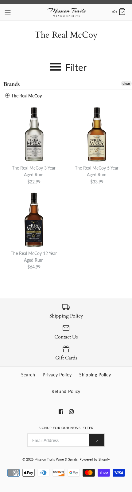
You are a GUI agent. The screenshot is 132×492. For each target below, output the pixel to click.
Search (28, 374)
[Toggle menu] (7, 11)
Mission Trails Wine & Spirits (56, 459)
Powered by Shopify (95, 459)
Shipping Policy (95, 374)
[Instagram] (71, 411)
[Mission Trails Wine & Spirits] (66, 12)
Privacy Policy (57, 374)
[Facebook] (61, 411)
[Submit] (96, 440)
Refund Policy (66, 391)
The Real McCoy (26, 95)
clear (126, 83)
